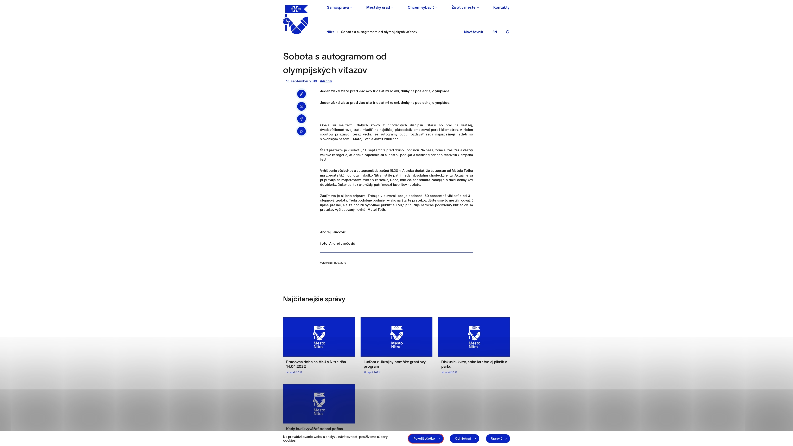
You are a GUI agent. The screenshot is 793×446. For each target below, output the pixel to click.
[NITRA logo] (302, 19)
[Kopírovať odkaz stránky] (301, 94)
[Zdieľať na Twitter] (301, 131)
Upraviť (496, 438)
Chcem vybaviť (421, 7)
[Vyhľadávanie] (507, 31)
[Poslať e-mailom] (301, 106)
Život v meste (464, 7)
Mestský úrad (378, 7)
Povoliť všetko (424, 438)
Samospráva (338, 7)
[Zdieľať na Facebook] (301, 119)
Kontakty (501, 7)
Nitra (330, 32)
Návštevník (473, 32)
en (495, 32)
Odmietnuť (463, 438)
